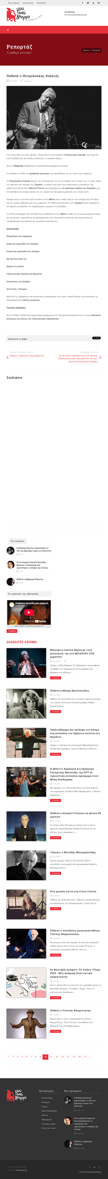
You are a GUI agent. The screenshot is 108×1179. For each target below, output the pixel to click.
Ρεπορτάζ (96, 50)
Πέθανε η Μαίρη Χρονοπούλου (69, 690)
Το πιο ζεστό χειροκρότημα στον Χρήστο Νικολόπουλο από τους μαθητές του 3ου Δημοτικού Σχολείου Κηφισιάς (77, 359)
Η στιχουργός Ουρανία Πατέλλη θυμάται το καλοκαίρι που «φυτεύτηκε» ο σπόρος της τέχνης (32, 565)
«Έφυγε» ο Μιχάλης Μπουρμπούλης (73, 852)
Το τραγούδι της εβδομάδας (23, 593)
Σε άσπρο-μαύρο (48, 1124)
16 (79, 1057)
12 (57, 1057)
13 (62, 1057)
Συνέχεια (56, 678)
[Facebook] (82, 3)
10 (45, 1057)
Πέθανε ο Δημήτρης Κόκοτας (29, 579)
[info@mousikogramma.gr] (98, 3)
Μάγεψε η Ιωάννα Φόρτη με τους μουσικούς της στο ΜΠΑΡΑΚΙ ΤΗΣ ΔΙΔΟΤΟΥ (72, 653)
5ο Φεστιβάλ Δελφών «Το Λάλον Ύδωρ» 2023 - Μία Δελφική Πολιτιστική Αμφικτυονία (75, 973)
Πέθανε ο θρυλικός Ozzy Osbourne (27, 356)
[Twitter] (88, 3)
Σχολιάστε (27, 81)
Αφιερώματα (46, 1120)
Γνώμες (44, 1107)
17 (85, 1057)
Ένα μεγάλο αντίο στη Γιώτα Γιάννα (73, 891)
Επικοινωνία (28, 3)
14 (68, 1057)
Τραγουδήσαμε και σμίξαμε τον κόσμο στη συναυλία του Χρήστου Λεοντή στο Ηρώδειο (75, 733)
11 (51, 1057)
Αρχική (86, 50)
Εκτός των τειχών (48, 1128)
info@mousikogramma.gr (90, 1172)
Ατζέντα (44, 1115)
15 (74, 1057)
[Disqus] (54, 417)
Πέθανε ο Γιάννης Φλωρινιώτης (70, 1010)
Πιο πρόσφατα (17, 541)
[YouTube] (93, 3)
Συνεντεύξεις (47, 1098)
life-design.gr (21, 1170)
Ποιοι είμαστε (14, 3)
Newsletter (41, 3)
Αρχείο (12, 631)
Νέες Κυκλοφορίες (49, 1111)
